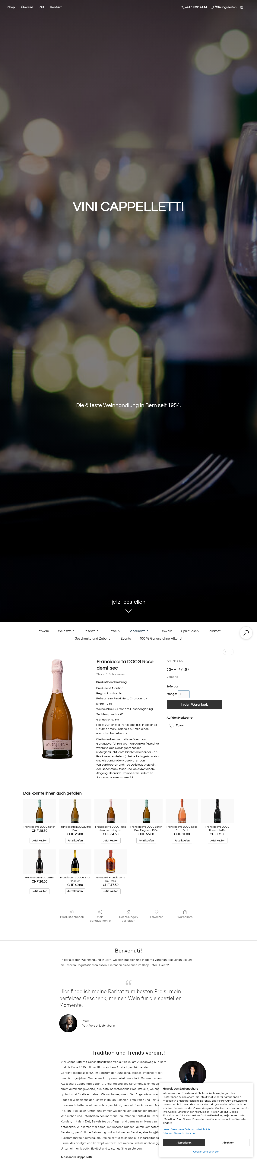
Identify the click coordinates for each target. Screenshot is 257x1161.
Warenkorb (185, 916)
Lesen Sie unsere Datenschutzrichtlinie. (187, 1129)
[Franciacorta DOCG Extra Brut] (75, 811)
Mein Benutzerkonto (100, 918)
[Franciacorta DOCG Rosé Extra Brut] (182, 811)
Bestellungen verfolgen (128, 918)
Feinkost (214, 631)
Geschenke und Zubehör (93, 638)
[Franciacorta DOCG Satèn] (39, 811)
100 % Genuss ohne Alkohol (161, 638)
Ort (42, 7)
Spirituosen (190, 631)
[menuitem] (225, 652)
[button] (179, 725)
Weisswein (66, 631)
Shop (11, 7)
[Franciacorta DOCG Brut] (39, 861)
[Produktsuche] (246, 632)
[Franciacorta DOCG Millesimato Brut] (217, 811)
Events (126, 638)
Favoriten (156, 916)
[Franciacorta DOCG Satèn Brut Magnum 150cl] (146, 811)
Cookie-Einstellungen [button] (206, 1151)
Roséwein (91, 631)
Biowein (113, 631)
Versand (172, 676)
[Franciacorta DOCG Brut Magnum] (75, 861)
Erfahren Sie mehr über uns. (180, 1133)
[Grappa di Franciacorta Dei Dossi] (110, 861)
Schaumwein (138, 631)
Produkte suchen (72, 916)
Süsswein (164, 631)
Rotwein (42, 631)
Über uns (27, 7)
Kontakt (56, 7)
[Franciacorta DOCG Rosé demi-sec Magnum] (110, 811)
